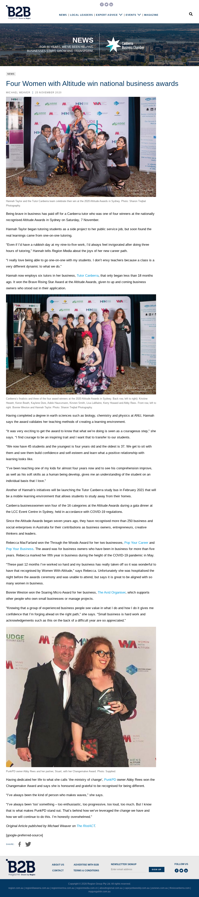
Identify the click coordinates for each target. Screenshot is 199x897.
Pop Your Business (19, 549)
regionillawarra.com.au (37, 888)
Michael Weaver (18, 92)
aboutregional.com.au (111, 888)
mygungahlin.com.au (99, 891)
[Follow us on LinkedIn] (111, 4)
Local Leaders (81, 15)
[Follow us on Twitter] (106, 4)
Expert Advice (107, 15)
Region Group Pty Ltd (98, 883)
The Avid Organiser (112, 592)
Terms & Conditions (86, 870)
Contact (58, 870)
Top (184, 886)
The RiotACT (86, 826)
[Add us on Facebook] (102, 4)
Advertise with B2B (86, 865)
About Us (58, 865)
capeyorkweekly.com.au (137, 888)
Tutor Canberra (88, 275)
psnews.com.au (159, 888)
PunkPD (110, 780)
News (63, 15)
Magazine (151, 15)
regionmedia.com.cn (87, 888)
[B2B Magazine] (18, 12)
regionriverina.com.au (62, 888)
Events (131, 15)
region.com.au (16, 888)
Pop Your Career (136, 543)
